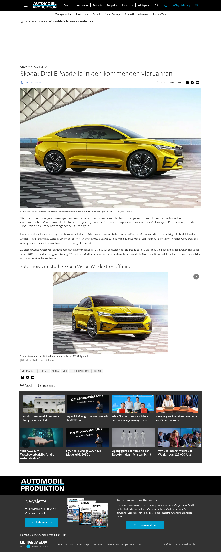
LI (65, 534)
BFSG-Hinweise (95, 544)
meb (65, 371)
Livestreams (81, 5)
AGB (60, 544)
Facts (141, 544)
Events (67, 5)
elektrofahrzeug (80, 371)
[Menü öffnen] (25, 5)
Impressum (82, 544)
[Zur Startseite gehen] (45, 5)
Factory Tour (159, 14)
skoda (55, 371)
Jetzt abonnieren (41, 522)
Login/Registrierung (179, 5)
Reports (126, 5)
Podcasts (97, 5)
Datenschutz (69, 544)
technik (97, 371)
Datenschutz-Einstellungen (116, 544)
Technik (96, 14)
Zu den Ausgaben (145, 525)
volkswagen (28, 371)
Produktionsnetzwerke (136, 14)
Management (62, 14)
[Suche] (157, 5)
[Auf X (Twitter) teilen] (193, 82)
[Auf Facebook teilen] (188, 82)
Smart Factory (112, 14)
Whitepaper (144, 5)
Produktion (82, 14)
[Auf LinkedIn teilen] (198, 82)
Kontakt (133, 544)
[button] (26, 444)
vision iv (43, 371)
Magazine (112, 5)
